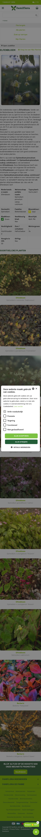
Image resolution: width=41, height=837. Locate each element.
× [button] (36, 388)
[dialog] (20, 418)
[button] (20, 447)
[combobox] (33, 389)
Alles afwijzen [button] (21, 442)
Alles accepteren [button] (21, 436)
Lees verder (18, 406)
